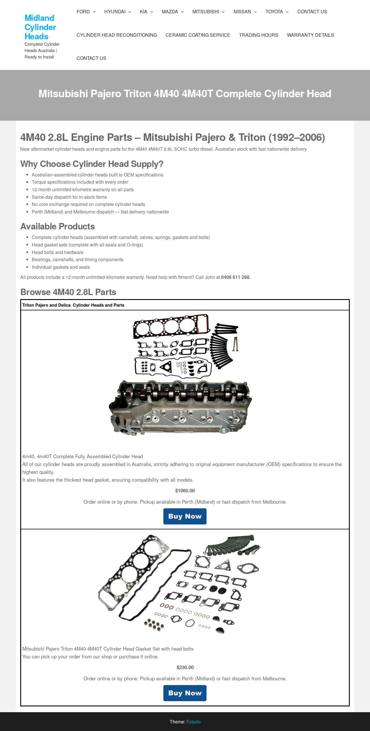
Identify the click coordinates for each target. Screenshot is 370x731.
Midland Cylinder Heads (40, 27)
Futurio (193, 721)
